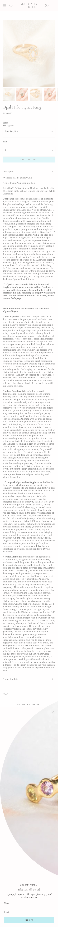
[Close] (53, 711)
